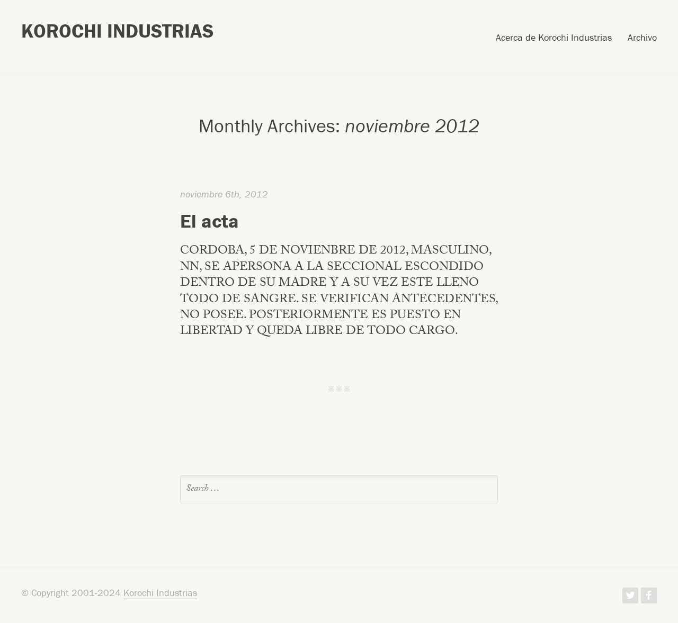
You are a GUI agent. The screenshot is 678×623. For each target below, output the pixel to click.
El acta (209, 220)
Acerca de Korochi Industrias (554, 38)
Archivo (642, 38)
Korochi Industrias (117, 31)
